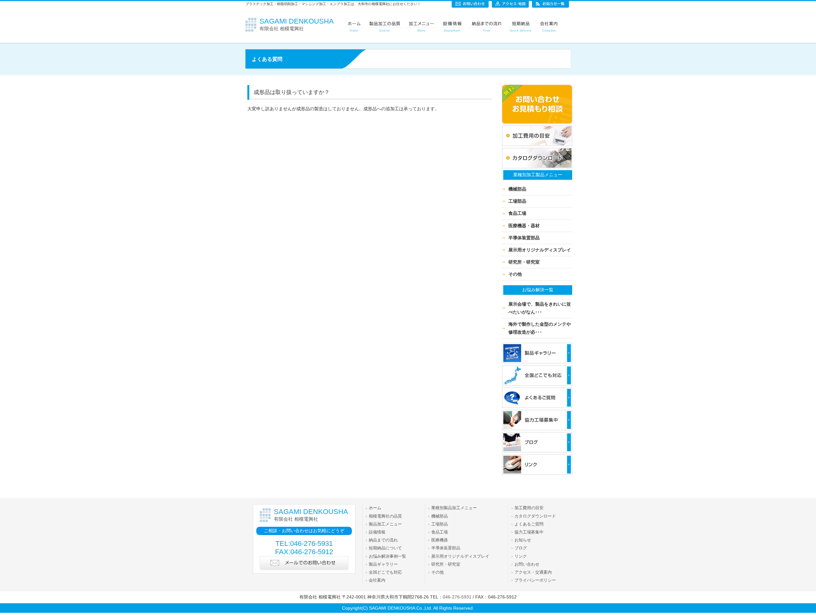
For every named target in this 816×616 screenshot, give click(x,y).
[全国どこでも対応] (537, 385)
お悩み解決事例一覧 (387, 556)
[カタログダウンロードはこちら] (537, 168)
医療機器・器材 (524, 225)
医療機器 (439, 540)
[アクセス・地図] (510, 4)
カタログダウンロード (535, 516)
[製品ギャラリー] (537, 363)
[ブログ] (537, 452)
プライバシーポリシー (535, 580)
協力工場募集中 (528, 532)
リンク (520, 556)
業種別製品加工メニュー (454, 508)
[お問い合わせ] (470, 4)
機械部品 (517, 189)
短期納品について (385, 548)
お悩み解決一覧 (537, 289)
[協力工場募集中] (537, 430)
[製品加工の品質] (385, 26)
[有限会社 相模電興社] (252, 30)
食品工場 (517, 213)
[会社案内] (549, 26)
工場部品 (517, 201)
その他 (515, 274)
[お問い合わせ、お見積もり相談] (537, 124)
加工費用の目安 (528, 508)
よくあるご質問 (528, 524)
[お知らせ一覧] (550, 4)
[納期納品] (520, 26)
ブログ (520, 548)
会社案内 (377, 580)
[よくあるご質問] (537, 408)
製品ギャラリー (383, 564)
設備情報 (377, 532)
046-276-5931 (457, 596)
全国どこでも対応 (385, 572)
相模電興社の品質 (385, 516)
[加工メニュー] (421, 26)
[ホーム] (353, 26)
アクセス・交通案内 (533, 572)
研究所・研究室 (524, 262)
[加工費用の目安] (537, 146)
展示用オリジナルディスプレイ (539, 249)
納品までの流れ (383, 540)
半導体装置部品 (524, 237)
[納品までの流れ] (486, 26)
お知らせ (522, 540)
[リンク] (537, 475)
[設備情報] (452, 26)
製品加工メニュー (385, 524)
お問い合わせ (526, 564)
